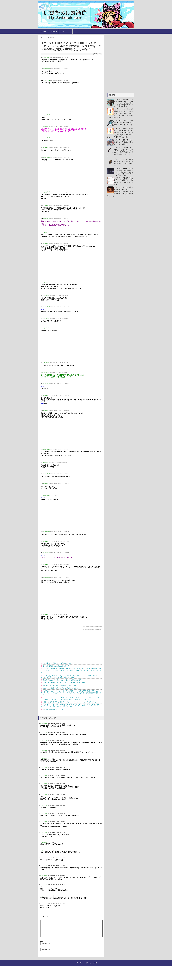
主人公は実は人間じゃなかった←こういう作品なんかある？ (62, 680)
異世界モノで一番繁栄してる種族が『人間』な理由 (59, 685)
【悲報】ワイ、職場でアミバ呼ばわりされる (57, 663)
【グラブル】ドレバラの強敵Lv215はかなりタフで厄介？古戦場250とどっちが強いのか (124, 123)
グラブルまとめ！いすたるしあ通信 (88, 963)
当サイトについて (66, 31)
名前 (41, 941)
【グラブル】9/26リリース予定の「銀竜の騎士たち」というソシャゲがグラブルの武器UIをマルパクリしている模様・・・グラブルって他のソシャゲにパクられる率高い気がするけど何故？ (71, 670)
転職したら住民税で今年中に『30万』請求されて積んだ (61, 688)
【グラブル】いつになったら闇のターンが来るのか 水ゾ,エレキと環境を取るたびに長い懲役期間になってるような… (120, 152)
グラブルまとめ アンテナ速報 (48, 31)
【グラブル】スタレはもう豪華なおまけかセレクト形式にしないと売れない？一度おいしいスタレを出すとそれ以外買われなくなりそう (120, 113)
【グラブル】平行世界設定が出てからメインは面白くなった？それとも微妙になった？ (123, 142)
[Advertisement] (71, 99)
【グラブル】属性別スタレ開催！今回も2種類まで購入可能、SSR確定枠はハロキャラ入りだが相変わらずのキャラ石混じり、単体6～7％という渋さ (120, 133)
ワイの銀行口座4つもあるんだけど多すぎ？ (57, 666)
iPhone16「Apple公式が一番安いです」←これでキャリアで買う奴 (64, 682)
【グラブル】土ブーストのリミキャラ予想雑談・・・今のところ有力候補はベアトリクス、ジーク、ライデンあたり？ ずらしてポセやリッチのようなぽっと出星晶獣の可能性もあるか (71, 692)
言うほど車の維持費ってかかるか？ (54, 709)
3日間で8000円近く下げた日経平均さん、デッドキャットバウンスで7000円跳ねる (69, 702)
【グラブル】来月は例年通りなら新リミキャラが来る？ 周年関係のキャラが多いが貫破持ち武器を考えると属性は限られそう (120, 191)
